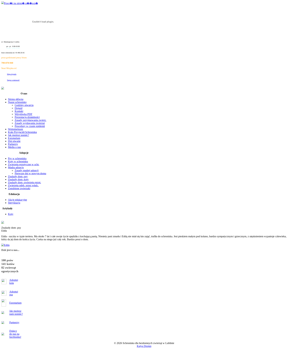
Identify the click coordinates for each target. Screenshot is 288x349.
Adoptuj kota (13, 281)
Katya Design (144, 346)
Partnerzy (14, 322)
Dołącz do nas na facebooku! (15, 334)
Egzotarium (15, 302)
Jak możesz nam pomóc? (16, 312)
